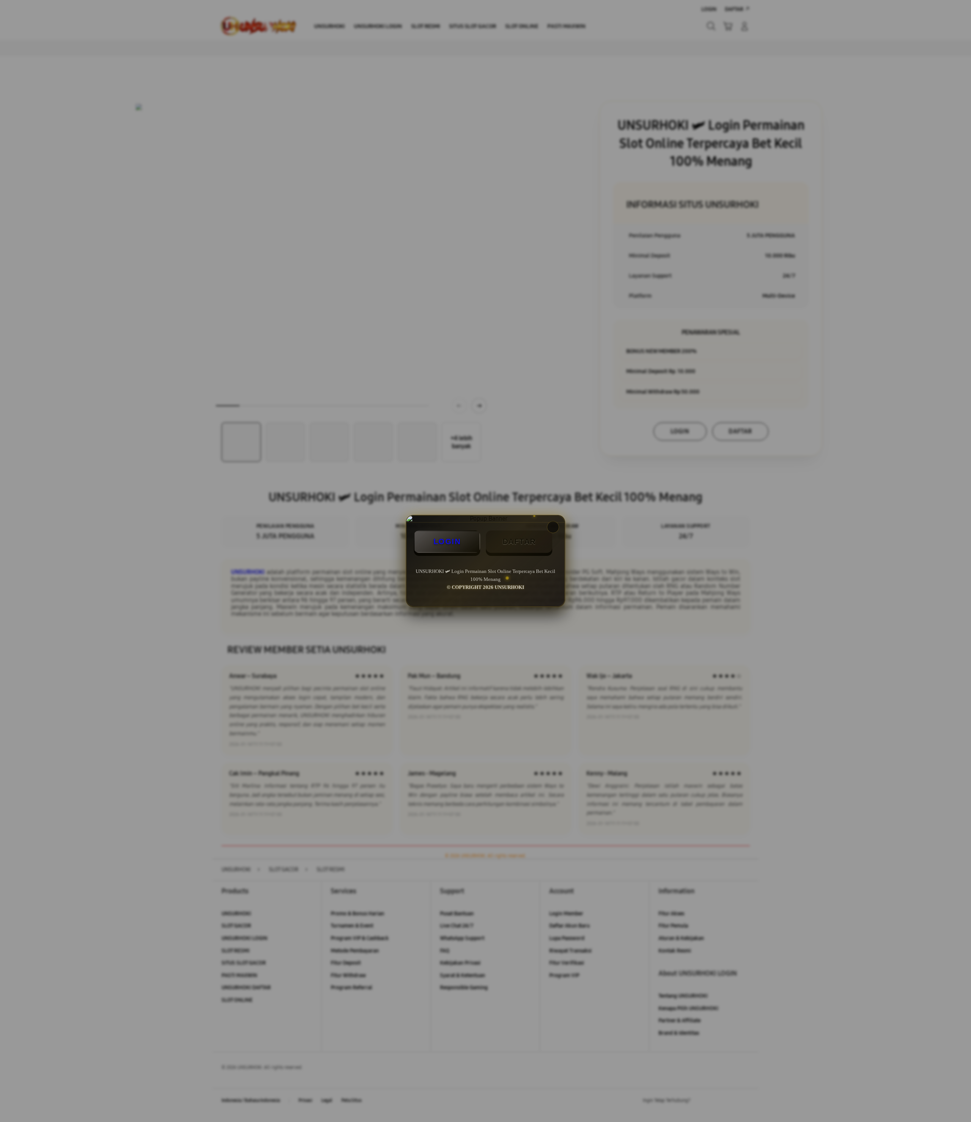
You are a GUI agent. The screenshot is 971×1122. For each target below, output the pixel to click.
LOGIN (447, 541)
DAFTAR (519, 541)
